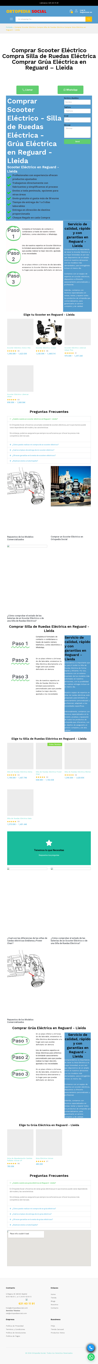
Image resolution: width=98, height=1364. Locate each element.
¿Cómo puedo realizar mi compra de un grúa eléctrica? (34, 1209)
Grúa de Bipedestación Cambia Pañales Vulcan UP (19, 1159)
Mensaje (67, 125)
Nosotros (54, 1305)
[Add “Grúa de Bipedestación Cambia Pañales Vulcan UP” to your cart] (18, 1154)
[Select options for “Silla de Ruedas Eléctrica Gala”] (18, 814)
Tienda (53, 1298)
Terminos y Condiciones (15, 1329)
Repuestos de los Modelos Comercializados (20, 538)
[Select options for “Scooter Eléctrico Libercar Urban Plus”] (75, 344)
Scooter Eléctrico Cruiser (46, 348)
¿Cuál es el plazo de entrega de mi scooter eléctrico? (33, 450)
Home (53, 1294)
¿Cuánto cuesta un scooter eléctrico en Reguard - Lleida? (35, 419)
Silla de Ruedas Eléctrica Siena (19, 772)
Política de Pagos (13, 1336)
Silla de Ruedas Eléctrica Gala (19, 818)
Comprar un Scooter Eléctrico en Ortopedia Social (67, 538)
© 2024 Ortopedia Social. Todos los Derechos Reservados (49, 1353)
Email (66, 116)
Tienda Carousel (57, 1329)
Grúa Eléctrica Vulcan (44, 1158)
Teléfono (67, 107)
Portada (9, 27)
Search (88, 19)
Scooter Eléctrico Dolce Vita (18, 348)
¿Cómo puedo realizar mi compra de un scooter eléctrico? (35, 445)
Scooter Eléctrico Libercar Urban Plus (75, 349)
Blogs (53, 1301)
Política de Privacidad (14, 1326)
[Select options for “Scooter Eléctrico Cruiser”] (46, 344)
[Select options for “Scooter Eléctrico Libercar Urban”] (18, 390)
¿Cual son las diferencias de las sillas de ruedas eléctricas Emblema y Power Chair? (27, 941)
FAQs (53, 1326)
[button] (49, 419)
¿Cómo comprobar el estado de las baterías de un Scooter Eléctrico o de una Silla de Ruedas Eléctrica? (25, 618)
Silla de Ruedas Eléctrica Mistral (78, 772)
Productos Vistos (58, 1333)
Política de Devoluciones (16, 1333)
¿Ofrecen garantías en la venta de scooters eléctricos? (34, 455)
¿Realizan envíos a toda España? (25, 461)
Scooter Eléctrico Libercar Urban (18, 395)
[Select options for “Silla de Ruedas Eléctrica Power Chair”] (46, 768)
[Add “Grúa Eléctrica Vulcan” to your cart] (46, 1154)
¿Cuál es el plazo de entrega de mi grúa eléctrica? (32, 1214)
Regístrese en (86, 12)
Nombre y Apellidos (71, 98)
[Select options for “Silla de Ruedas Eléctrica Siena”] (18, 768)
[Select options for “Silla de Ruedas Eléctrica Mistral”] (75, 768)
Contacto (54, 1308)
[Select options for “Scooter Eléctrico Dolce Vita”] (18, 344)
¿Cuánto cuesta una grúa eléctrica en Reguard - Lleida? (34, 1183)
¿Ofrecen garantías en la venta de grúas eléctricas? (32, 1219)
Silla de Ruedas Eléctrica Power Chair (49, 773)
